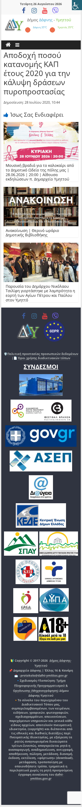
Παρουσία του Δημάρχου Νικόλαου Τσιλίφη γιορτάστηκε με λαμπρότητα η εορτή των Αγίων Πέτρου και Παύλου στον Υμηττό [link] (40, 293)
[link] (77, 5)
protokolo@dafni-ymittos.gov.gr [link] (43, 675)
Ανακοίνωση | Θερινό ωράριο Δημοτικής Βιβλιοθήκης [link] (32, 233)
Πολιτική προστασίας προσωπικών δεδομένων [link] (42, 354)
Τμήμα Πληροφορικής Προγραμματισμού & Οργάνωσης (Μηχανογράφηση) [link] (40, 686)
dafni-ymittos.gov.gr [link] (46, 776)
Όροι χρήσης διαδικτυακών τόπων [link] (43, 358)
